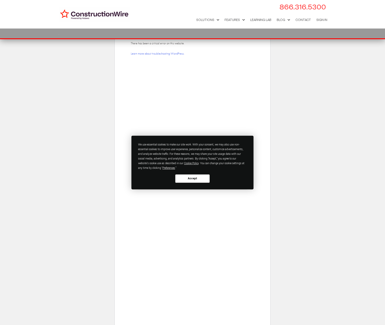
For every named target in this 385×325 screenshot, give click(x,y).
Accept (192, 178)
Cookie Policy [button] (191, 163)
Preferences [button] (168, 168)
